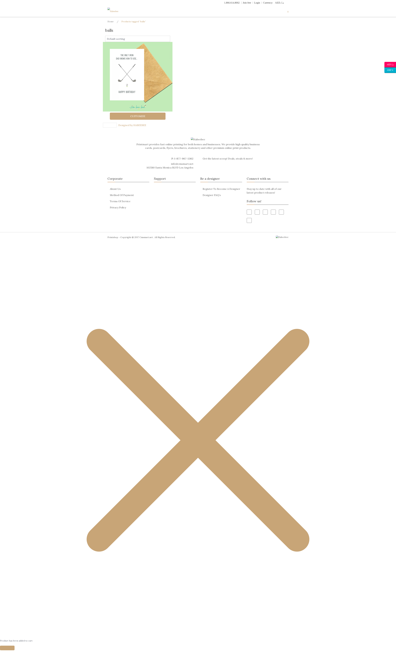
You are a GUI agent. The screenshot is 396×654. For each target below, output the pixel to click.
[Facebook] (249, 212)
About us (115, 188)
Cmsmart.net (146, 237)
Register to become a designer (221, 188)
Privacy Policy (118, 207)
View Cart (7, 648)
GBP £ (388, 69)
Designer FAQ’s (212, 195)
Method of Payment (122, 195)
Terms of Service (120, 201)
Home (111, 21)
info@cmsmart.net (182, 163)
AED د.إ (390, 64)
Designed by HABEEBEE (132, 125)
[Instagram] (249, 220)
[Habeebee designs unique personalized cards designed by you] (119, 11)
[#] (281, 212)
